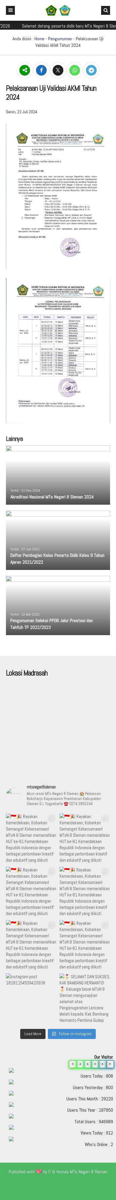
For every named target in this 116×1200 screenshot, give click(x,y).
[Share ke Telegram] (91, 70)
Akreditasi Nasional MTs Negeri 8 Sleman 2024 (52, 497)
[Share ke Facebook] (42, 70)
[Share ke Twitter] (58, 70)
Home (39, 39)
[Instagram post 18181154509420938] (31, 998)
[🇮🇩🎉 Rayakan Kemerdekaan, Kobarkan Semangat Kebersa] (31, 838)
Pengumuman (60, 39)
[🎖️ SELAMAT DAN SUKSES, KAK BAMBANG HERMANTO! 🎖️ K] (84, 998)
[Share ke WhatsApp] (75, 70)
